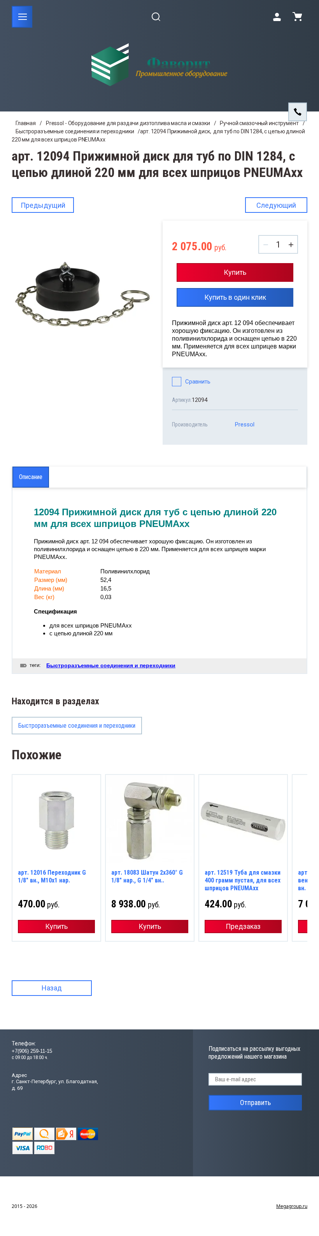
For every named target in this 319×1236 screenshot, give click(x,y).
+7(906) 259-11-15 (32, 1051)
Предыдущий (43, 205)
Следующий (276, 205)
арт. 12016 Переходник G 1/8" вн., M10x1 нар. (52, 876)
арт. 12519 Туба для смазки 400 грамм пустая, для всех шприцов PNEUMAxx (242, 880)
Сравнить (197, 381)
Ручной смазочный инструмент (259, 123)
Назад (52, 988)
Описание (30, 477)
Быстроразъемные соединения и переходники (75, 131)
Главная (26, 123)
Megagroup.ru (291, 1206)
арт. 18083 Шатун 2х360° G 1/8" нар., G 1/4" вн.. (147, 876)
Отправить (255, 1102)
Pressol (244, 424)
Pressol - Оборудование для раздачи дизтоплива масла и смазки (128, 123)
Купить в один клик (235, 297)
